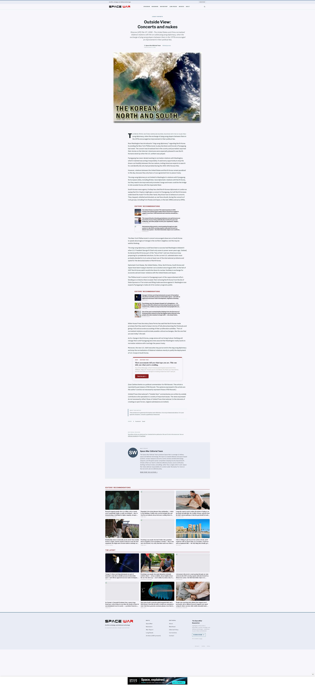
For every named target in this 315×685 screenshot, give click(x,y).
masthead (142, 436)
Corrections (173, 632)
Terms (203, 646)
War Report (164, 6)
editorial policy (157, 469)
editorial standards (133, 436)
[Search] (204, 6)
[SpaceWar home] (119, 6)
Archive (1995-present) (153, 635)
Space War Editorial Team (153, 45)
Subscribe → (198, 635)
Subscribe (202, 2)
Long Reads (173, 6)
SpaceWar (147, 6)
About (188, 6)
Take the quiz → (141, 376)
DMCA (208, 646)
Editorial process (167, 45)
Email (143, 421)
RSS (201, 638)
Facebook (138, 421)
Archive (181, 6)
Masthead (172, 626)
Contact (171, 635)
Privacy (197, 646)
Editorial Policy (173, 629)
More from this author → (149, 472)
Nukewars (155, 6)
